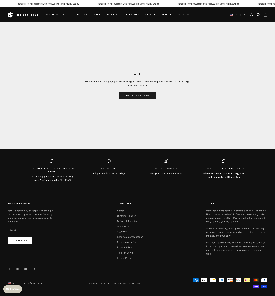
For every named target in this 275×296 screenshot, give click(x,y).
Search (166, 14)
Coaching (122, 231)
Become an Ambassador (130, 236)
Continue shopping (137, 95)
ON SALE (150, 14)
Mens (97, 14)
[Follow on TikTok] (34, 269)
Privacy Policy (124, 247)
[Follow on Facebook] (9, 269)
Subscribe (19, 240)
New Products (55, 14)
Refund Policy (124, 258)
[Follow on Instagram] (17, 269)
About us (184, 14)
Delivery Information (127, 221)
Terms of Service (126, 252)
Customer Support (126, 215)
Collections (79, 14)
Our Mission (123, 226)
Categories (131, 14)
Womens (112, 14)
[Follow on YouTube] (25, 269)
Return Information (126, 242)
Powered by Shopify (132, 283)
